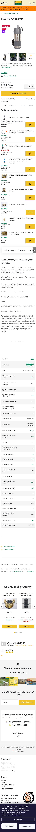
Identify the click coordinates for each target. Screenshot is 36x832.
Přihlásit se (27, 702)
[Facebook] (18, 737)
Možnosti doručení (10, 76)
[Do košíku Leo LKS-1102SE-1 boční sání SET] (30, 153)
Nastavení (18, 819)
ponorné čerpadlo (21, 260)
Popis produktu (9, 250)
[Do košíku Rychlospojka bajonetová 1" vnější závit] (30, 183)
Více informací (17, 815)
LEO (7, 101)
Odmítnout (9, 826)
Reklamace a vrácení (8, 765)
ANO (32, 436)
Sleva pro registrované (8, 798)
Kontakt (3, 780)
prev (1, 606)
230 (32, 488)
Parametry (21, 250)
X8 (33, 464)
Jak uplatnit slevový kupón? (10, 802)
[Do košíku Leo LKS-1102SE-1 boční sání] (30, 124)
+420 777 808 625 (19, 725)
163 (32, 482)
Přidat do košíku (18, 93)
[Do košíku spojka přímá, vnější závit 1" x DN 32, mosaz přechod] (30, 240)
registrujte (30, 571)
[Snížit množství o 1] (26, 86)
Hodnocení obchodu (7, 784)
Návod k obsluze (9, 546)
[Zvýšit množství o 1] (32, 86)
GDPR (3, 768)
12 (33, 395)
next (34, 606)
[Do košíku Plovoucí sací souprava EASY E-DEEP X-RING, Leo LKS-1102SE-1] (30, 139)
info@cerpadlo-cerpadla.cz (19, 722)
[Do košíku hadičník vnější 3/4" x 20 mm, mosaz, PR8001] (30, 226)
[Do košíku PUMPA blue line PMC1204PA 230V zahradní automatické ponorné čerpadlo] (30, 169)
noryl (32, 430)
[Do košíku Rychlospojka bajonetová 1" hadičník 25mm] (30, 197)
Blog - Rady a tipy (7, 788)
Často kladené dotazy (8, 770)
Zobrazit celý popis (17, 342)
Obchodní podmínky (7, 766)
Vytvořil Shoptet (19, 751)
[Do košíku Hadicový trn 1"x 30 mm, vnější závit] (26, 626)
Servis (3, 786)
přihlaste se (17, 571)
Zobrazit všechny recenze (24, 645)
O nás (3, 782)
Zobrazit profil (16, 673)
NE (33, 377)
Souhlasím (27, 826)
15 (33, 389)
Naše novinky (5, 800)
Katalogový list (8, 549)
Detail (30, 212)
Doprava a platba (6, 763)
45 (33, 520)
